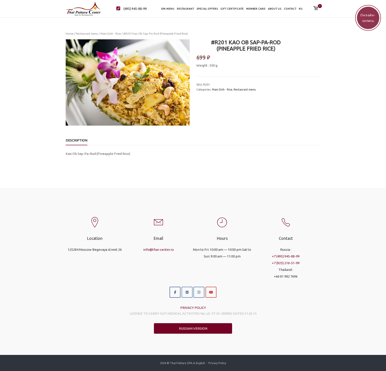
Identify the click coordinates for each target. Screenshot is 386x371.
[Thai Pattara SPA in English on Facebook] (175, 292)
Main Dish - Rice (111, 33)
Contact (290, 8)
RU (301, 8)
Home (69, 33)
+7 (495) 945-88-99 (286, 256)
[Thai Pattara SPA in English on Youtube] (211, 292)
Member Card (256, 8)
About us (274, 8)
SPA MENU (167, 8)
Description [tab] (76, 140)
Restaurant (185, 8)
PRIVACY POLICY (193, 308)
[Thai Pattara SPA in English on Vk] (187, 292)
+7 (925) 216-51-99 (286, 263)
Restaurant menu (87, 33)
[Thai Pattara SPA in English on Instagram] (198, 292)
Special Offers (207, 8)
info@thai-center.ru (158, 249)
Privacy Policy (217, 363)
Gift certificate (232, 8)
